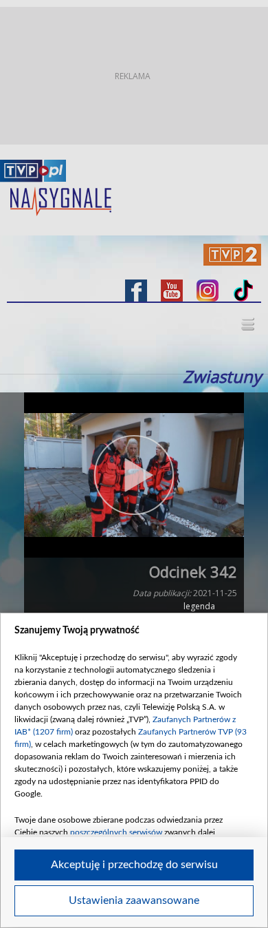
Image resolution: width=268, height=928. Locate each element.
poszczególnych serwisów (116, 832)
